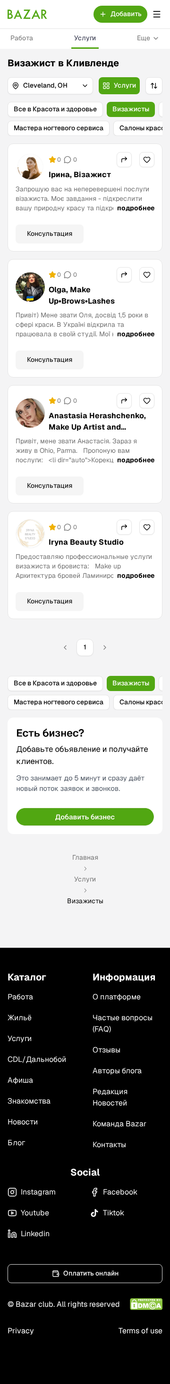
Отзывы (106, 1050)
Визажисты (130, 109)
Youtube (35, 1213)
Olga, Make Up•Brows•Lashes (82, 295)
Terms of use (140, 1331)
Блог (16, 1143)
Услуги (85, 38)
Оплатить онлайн (91, 1273)
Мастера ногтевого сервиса (58, 128)
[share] (124, 159)
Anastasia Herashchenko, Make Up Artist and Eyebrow (97, 427)
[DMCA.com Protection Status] (146, 1304)
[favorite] (146, 159)
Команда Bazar (119, 1124)
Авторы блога (117, 1071)
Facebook (120, 1192)
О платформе (117, 997)
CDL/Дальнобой (37, 1059)
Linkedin (35, 1234)
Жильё (20, 1018)
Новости (23, 1122)
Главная (85, 857)
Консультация (49, 233)
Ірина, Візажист (80, 175)
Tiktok (113, 1213)
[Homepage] (27, 14)
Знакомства (29, 1101)
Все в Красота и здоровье (55, 109)
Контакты (109, 1145)
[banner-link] (85, 776)
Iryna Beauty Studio (86, 542)
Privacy (21, 1331)
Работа (21, 38)
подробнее (135, 208)
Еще (143, 38)
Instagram (38, 1192)
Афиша (20, 1080)
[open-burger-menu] (156, 14)
